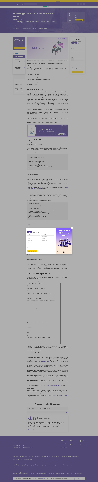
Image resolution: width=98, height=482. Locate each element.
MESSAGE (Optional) (30, 242)
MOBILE (28, 238)
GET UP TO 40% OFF (32, 251)
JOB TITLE (43, 238)
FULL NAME (29, 234)
